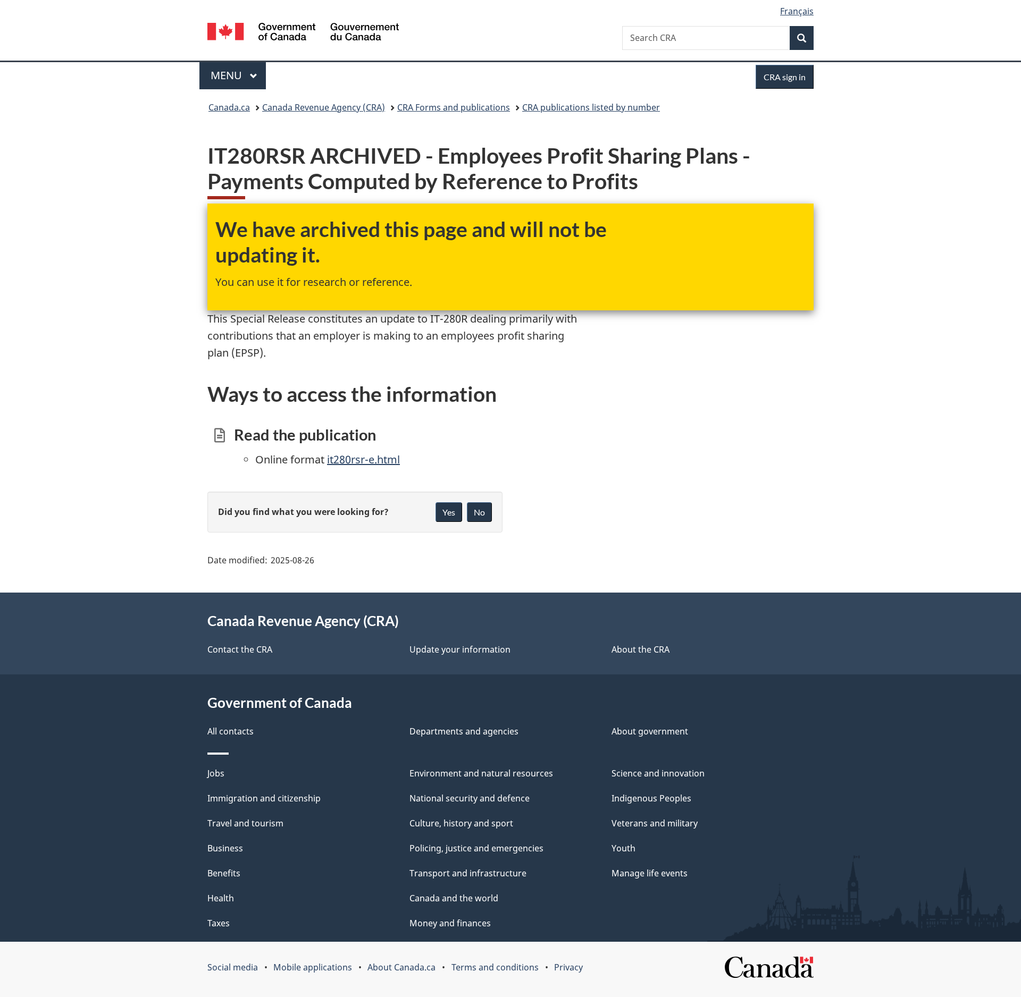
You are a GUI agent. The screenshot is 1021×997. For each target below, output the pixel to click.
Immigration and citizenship (264, 798)
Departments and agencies (463, 731)
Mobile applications (312, 967)
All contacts (230, 731)
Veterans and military (655, 823)
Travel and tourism (245, 823)
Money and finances (450, 923)
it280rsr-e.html (363, 459)
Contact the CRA (239, 649)
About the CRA (640, 649)
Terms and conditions (495, 967)
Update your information (459, 649)
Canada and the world (453, 898)
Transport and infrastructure (467, 873)
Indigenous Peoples (651, 798)
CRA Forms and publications (453, 107)
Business (225, 848)
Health (220, 898)
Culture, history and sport (461, 823)
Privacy (568, 967)
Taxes (218, 923)
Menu (228, 75)
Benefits (223, 873)
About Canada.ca (401, 967)
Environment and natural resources (481, 773)
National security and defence (469, 798)
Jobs (215, 773)
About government (650, 731)
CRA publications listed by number (591, 107)
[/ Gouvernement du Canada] (303, 33)
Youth (623, 848)
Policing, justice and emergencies (476, 848)
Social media (232, 967)
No (479, 512)
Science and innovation (658, 773)
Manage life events (650, 873)
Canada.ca (229, 107)
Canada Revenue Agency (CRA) (323, 107)
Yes (448, 512)
